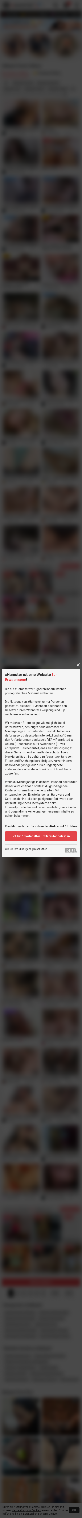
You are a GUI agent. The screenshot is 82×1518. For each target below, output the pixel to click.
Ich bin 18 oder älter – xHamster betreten (41, 836)
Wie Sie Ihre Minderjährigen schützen (26, 849)
